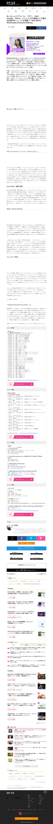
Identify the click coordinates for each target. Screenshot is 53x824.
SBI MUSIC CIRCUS (39, 776)
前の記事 (11, 574)
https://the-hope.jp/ (14, 453)
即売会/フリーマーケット (23, 779)
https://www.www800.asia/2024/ (15, 475)
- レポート (40, 800)
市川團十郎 (17, 773)
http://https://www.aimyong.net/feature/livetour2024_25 (26, 380)
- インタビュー (41, 798)
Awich (38, 581)
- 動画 (40, 795)
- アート (29, 803)
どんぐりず (11, 583)
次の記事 (41, 574)
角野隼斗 (33, 779)
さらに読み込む (26, 766)
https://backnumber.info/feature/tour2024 (29, 433)
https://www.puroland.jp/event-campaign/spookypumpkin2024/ (24, 510)
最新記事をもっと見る (40, 722)
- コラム (40, 801)
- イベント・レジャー (31, 798)
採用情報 (29, 809)
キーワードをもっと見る (40, 782)
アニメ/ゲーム (12, 779)
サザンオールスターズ (13, 581)
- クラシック (30, 800)
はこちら (21, 384)
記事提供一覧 (14, 809)
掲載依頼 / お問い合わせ (22, 809)
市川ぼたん (32, 773)
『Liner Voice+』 (39, 145)
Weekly (26, 644)
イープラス (9, 785)
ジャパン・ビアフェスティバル (26, 776)
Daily (13, 644)
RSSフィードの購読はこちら (27, 543)
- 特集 (40, 803)
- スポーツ (29, 805)
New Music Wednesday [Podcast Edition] (32, 583)
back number (24, 581)
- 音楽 (29, 795)
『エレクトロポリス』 (35, 282)
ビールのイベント (13, 776)
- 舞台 (29, 797)
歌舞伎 (10, 773)
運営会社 (9, 809)
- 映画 (29, 806)
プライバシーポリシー (41, 809)
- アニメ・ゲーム (30, 801)
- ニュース (40, 797)
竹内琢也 (18, 583)
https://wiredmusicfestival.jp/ (16, 468)
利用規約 (34, 809)
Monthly (39, 644)
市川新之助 (25, 773)
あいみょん (32, 581)
